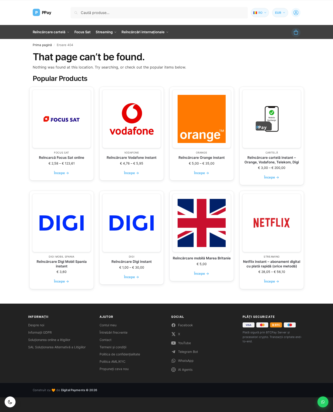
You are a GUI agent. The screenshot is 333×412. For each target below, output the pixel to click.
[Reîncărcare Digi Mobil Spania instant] (61, 223)
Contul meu (108, 325)
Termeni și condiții (113, 347)
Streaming (271, 256)
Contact (105, 340)
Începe (61, 173)
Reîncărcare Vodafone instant (132, 157)
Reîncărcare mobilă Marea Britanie (201, 258)
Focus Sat (61, 152)
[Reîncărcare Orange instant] (202, 119)
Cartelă (271, 152)
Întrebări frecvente (113, 332)
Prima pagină (42, 45)
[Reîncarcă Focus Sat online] (61, 119)
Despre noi (36, 325)
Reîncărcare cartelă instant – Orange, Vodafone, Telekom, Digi (271, 159)
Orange (201, 152)
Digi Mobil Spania (61, 256)
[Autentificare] (296, 12)
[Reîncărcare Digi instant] (132, 223)
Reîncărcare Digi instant (131, 261)
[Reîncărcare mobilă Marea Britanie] (202, 223)
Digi (131, 256)
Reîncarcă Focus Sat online (61, 157)
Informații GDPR (40, 332)
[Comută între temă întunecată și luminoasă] (10, 401)
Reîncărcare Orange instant (202, 157)
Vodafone (131, 152)
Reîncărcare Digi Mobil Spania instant (61, 263)
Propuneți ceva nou (114, 369)
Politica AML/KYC (112, 361)
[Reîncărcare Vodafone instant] (132, 119)
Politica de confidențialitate (120, 354)
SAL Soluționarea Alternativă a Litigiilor (57, 347)
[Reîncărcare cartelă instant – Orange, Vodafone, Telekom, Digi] (272, 119)
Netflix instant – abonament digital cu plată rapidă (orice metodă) (271, 263)
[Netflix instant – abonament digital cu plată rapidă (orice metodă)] (272, 223)
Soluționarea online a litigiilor (49, 340)
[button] (296, 32)
